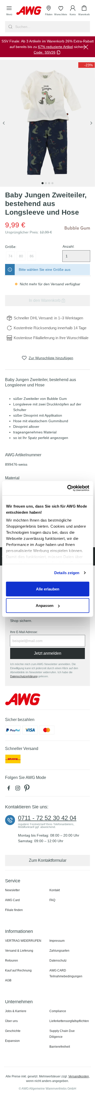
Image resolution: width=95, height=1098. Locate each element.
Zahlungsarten (59, 950)
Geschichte (13, 1031)
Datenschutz (58, 960)
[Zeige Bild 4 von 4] (52, 183)
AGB (8, 980)
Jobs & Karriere (15, 1011)
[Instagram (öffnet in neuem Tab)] (18, 789)
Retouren (11, 960)
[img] (86, 65)
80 (21, 256)
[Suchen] (9, 26)
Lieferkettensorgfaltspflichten (69, 1021)
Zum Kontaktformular (47, 860)
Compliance (57, 1011)
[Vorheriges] (4, 123)
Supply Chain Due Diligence (62, 1034)
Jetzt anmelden (47, 653)
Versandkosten (78, 1076)
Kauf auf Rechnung (18, 970)
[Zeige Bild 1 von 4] (43, 183)
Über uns (11, 1021)
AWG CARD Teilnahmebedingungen (65, 973)
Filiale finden (14, 910)
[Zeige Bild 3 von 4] (49, 183)
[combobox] (52, 26)
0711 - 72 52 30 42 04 (47, 818)
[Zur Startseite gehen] (29, 10)
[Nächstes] (91, 123)
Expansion (12, 1041)
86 (32, 256)
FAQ (52, 900)
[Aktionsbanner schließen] (86, 47)
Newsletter (12, 890)
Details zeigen (66, 573)
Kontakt (54, 890)
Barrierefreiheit (59, 1046)
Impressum (57, 941)
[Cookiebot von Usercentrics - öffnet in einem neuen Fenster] (67, 488)
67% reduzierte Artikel (55, 47)
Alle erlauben (47, 589)
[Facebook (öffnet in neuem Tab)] (9, 789)
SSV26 (50, 52)
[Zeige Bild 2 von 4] (46, 183)
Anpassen (44, 605)
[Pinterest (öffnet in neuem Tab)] (27, 789)
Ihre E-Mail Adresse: (24, 632)
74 (10, 256)
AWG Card (12, 900)
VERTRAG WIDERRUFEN (23, 941)
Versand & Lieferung (19, 950)
